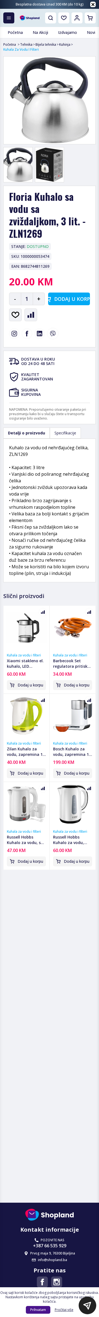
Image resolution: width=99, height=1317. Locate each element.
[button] (87, 1305)
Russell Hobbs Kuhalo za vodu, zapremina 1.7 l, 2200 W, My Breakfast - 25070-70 (71, 839)
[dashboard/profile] (77, 17)
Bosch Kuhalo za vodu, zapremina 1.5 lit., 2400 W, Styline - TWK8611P (72, 751)
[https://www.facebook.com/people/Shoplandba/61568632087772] (42, 1282)
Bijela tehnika (45, 44)
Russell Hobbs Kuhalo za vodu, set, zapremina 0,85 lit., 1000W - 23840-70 (26, 839)
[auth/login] (63, 17)
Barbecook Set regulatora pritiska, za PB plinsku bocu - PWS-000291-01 (72, 663)
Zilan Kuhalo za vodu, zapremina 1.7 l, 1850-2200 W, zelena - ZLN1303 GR (26, 751)
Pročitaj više (64, 1310)
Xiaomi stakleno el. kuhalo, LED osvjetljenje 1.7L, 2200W (25, 663)
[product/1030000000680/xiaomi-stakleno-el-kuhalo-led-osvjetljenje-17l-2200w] (26, 628)
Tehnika (26, 44)
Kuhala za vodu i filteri (24, 655)
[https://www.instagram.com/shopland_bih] (14, 333)
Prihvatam (38, 1309)
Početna (9, 44)
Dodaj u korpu (72, 299)
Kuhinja (64, 44)
